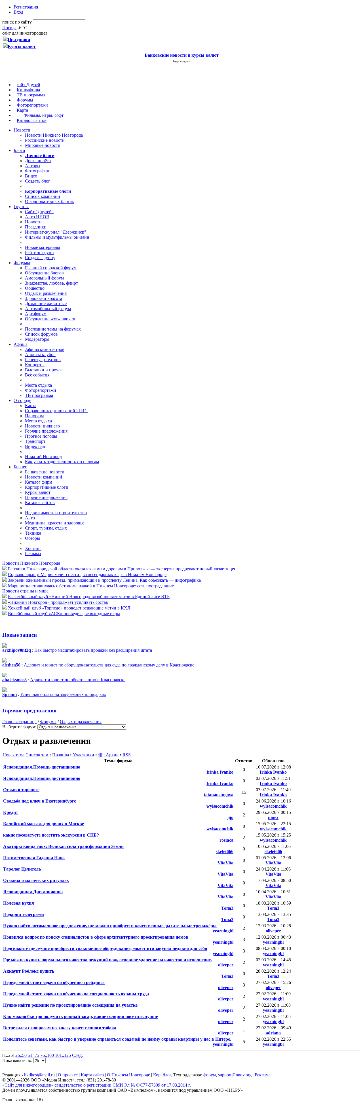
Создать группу (40, 257)
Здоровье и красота (43, 298)
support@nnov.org (235, 1074)
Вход (18, 12)
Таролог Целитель (22, 869)
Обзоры (32, 538)
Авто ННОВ (37, 216)
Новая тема (13, 754)
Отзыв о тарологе (21, 789)
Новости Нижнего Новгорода (54, 135)
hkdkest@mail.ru (39, 1074)
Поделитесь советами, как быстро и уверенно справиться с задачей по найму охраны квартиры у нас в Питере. (117, 1039)
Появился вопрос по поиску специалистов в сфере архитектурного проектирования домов (95, 937)
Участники (83, 754)
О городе (22, 400)
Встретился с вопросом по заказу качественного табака (59, 1027)
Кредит (10, 812)
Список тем (37, 754)
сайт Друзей (28, 84)
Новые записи (19, 635)
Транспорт (35, 441)
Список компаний (42, 196)
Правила (60, 754)
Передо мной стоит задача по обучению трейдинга (54, 982)
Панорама (34, 415)
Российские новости (45, 140)
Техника (33, 533)
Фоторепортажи (32, 105)
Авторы (32, 165)
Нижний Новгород (43, 456)
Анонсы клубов (40, 354)
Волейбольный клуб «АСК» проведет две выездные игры (64, 613)
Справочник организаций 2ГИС (56, 410)
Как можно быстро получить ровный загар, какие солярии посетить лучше (80, 1016)
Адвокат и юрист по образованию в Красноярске (77, 679)
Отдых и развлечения (46, 293)
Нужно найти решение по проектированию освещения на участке (70, 1005)
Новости (22, 130)
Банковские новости (44, 471)
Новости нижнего (42, 426)
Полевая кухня (18, 903)
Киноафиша (28, 89)
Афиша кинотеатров (44, 349)
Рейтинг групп (39, 252)
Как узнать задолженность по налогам (62, 461)
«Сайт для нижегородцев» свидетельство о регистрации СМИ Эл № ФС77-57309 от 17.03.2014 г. (96, 1085)
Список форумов (41, 334)
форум (209, 1074)
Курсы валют (37, 492)
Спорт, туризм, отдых (46, 528)
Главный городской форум (51, 267)
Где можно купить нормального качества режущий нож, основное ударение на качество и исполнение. (107, 959)
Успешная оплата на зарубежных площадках (63, 694)
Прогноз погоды (41, 436)
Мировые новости (42, 145)
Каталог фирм (38, 482)
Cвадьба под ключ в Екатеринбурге (39, 801)
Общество (35, 288)
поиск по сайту (17, 22)
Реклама (33, 553)
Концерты (35, 364)
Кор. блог (162, 1074)
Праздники (36, 227)
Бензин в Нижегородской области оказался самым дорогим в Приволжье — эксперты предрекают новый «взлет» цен (122, 568)
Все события (37, 374)
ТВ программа (31, 94)
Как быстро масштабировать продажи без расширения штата (93, 650)
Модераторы (37, 339)
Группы (21, 206)
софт (59, 115)
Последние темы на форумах (53, 329)
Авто (30, 517)
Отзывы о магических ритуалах (36, 880)
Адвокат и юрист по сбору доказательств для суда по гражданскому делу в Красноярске (109, 664)
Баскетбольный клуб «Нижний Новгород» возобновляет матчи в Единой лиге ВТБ (89, 596)
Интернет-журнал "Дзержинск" (55, 232)
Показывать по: (17, 1060)
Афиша (21, 344)
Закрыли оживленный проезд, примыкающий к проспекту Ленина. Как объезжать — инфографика (104, 580)
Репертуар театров (43, 359)
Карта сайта (92, 1074)
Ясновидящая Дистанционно (33, 891)
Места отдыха (38, 385)
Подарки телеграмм (23, 914)
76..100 (47, 1055)
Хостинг (33, 548)
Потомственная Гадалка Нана (34, 857)
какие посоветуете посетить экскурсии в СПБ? (51, 835)
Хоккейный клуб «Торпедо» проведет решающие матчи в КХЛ (69, 608)
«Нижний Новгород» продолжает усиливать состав (58, 602)
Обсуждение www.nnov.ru (50, 318)
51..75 (33, 1055)
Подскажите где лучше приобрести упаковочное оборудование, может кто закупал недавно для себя (105, 948)
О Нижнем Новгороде (128, 1074)
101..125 (63, 1055)
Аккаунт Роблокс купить (28, 971)
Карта (22, 110)
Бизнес (20, 466)
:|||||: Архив (108, 754)
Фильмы (32, 115)
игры (47, 115)
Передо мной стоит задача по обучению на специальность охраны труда (76, 993)
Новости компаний (43, 477)
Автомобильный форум (48, 308)
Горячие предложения (46, 431)
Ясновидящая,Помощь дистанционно (41, 767)
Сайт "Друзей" (39, 211)
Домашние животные (46, 303)
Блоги (19, 150)
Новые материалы (42, 247)
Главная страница (19, 721)
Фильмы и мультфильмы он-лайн (57, 237)
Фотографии (37, 170)
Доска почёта (38, 160)
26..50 (21, 1055)
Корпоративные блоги (46, 487)
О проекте (68, 1074)
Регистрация (26, 7)
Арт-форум (36, 313)
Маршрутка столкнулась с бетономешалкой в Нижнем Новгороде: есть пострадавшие (91, 585)
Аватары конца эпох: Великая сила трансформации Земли (63, 846)
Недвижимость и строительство (56, 512)
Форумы (25, 100)
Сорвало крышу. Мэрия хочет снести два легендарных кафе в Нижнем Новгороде (87, 574)
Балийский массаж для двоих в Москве (43, 823)
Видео (31, 175)
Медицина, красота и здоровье (54, 522)
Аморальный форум (44, 278)
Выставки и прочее (43, 369)
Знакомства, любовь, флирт (51, 283)
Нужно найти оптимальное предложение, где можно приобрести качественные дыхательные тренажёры (110, 925)
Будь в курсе (181, 61)
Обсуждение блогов (44, 272)
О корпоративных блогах (49, 201)
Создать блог (37, 181)
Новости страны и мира (25, 591)
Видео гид (35, 446)
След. (77, 1055)
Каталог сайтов (32, 120)
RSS (127, 754)
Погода (9, 27)
